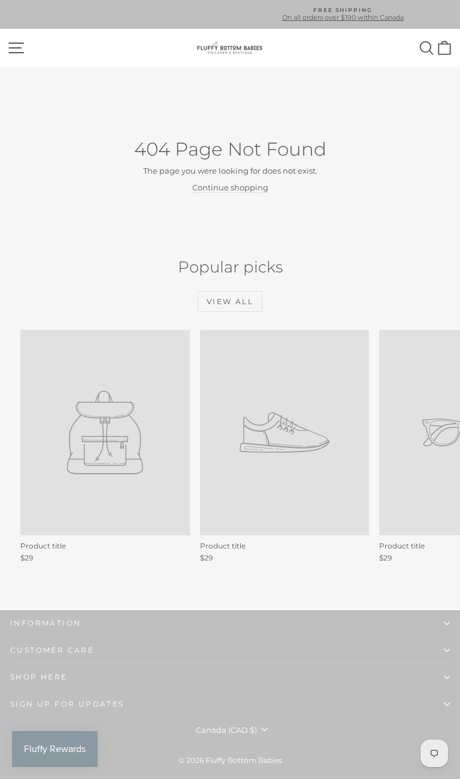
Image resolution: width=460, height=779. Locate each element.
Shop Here (39, 676)
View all (230, 301)
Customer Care (52, 649)
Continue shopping (230, 187)
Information (45, 623)
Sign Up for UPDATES (67, 703)
